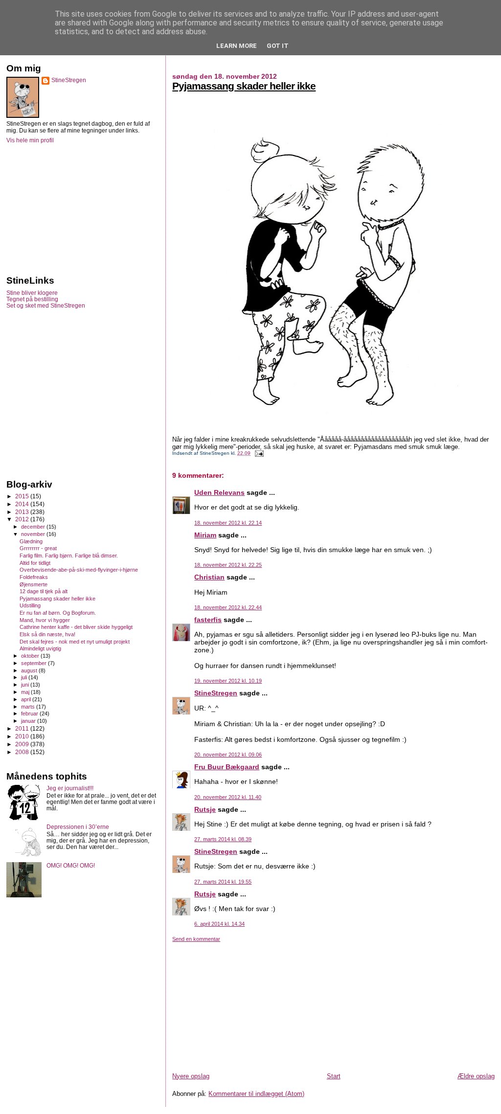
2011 (22, 728)
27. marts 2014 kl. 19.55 (222, 882)
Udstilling (30, 605)
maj (26, 692)
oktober (31, 656)
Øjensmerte (33, 584)
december (33, 527)
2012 (22, 519)
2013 (22, 512)
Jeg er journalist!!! (69, 788)
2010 (22, 736)
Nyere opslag (190, 1076)
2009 (22, 744)
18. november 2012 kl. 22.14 (228, 523)
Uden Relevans (219, 492)
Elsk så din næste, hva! (47, 634)
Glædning (31, 541)
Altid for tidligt (35, 563)
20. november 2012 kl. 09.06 (228, 755)
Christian (209, 577)
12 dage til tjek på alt (44, 591)
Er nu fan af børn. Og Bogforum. (58, 613)
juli (24, 677)
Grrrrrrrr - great (38, 548)
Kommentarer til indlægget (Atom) (256, 1093)
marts (28, 707)
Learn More (236, 45)
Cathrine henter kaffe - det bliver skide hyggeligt (76, 627)
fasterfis (208, 620)
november (33, 534)
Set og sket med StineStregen (45, 305)
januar (29, 721)
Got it (278, 45)
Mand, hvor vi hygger (45, 620)
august (30, 670)
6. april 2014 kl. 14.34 (219, 924)
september (34, 663)
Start (334, 1076)
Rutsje (205, 809)
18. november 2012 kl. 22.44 (228, 607)
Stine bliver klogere (32, 293)
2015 (22, 496)
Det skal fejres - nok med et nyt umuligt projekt (75, 642)
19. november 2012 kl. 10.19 (228, 681)
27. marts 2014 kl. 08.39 (222, 839)
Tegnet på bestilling (32, 299)
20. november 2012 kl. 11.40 (227, 797)
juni (25, 685)
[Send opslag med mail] (257, 453)
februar (30, 713)
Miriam (205, 535)
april (26, 699)
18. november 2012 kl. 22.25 (228, 565)
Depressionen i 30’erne (77, 827)
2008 (22, 752)
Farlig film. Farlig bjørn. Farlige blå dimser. (69, 555)
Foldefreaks (34, 577)
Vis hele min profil (30, 140)
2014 (22, 504)
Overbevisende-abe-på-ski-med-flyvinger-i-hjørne (79, 570)
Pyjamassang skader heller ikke (244, 85)
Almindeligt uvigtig (40, 648)
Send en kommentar (196, 939)
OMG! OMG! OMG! (70, 865)
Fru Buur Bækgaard (226, 767)
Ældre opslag (476, 1076)
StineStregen (215, 693)
